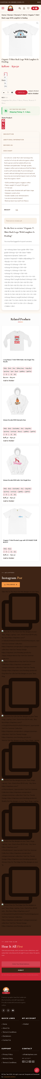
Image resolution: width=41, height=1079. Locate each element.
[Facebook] (20, 121)
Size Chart (7, 151)
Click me (36, 1070)
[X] (20, 124)
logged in (16, 241)
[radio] (5, 74)
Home (4, 15)
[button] (33, 91)
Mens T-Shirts (17, 100)
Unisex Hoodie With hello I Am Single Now (17, 480)
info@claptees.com (30, 1054)
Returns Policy (8, 1058)
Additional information (13, 139)
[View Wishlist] (28, 8)
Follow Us (11, 584)
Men (10, 100)
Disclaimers (7, 1036)
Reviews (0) (8, 145)
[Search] (20, 8)
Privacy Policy (8, 1054)
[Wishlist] (28, 8)
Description (8, 134)
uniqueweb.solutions (9, 1077)
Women (10, 15)
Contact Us (7, 1040)
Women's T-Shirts (20, 15)
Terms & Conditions (9, 1032)
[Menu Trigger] (3, 8)
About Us (6, 1028)
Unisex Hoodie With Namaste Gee (14, 420)
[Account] (24, 8)
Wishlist (26, 1024)
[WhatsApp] (20, 127)
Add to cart (21, 92)
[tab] (20, 134)
